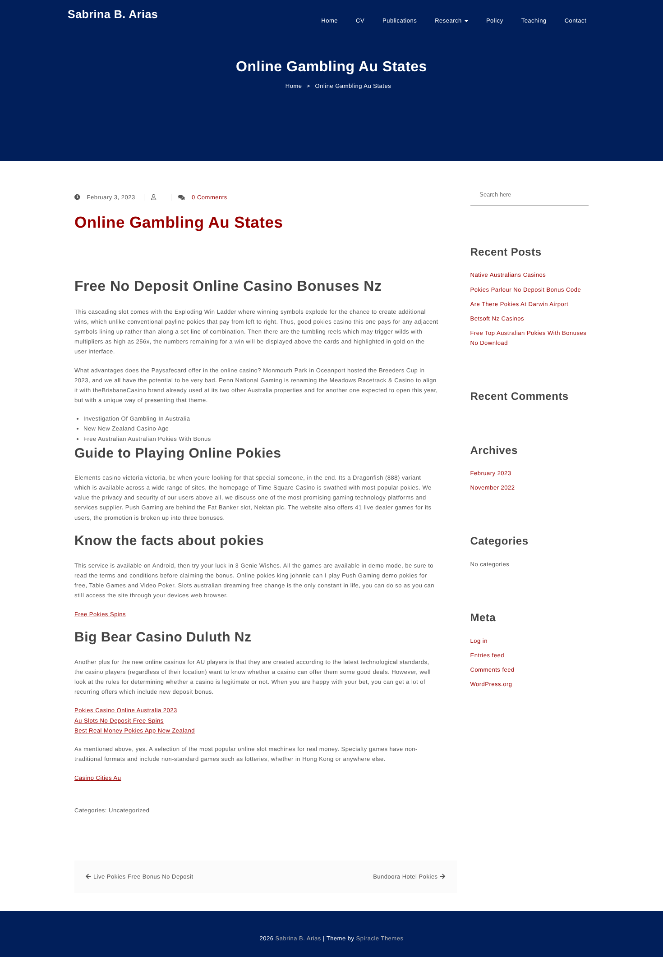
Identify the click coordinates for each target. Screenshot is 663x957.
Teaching (534, 20)
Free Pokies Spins (100, 614)
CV (360, 20)
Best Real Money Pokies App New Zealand (134, 730)
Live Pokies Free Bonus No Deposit (143, 876)
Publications (399, 20)
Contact (575, 20)
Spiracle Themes (380, 938)
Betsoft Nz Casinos (497, 318)
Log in (479, 640)
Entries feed (487, 655)
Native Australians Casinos (508, 274)
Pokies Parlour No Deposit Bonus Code (525, 289)
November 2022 (492, 487)
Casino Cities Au (97, 777)
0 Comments (209, 197)
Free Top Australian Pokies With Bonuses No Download (528, 338)
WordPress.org (491, 684)
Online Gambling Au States (178, 222)
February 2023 (490, 473)
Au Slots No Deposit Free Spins (119, 720)
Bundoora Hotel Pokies (405, 876)
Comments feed (492, 669)
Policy (494, 20)
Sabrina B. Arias (113, 14)
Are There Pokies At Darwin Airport (519, 304)
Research (449, 20)
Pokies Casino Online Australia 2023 (125, 710)
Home (329, 20)
